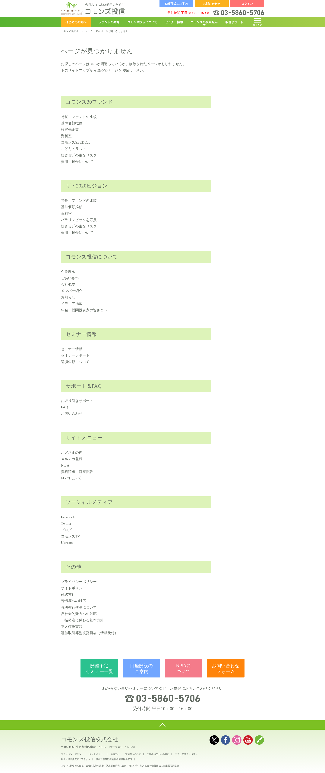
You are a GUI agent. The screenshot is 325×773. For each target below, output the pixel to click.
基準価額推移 (71, 123)
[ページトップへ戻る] (162, 725)
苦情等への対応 (73, 601)
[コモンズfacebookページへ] (225, 740)
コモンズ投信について (142, 22)
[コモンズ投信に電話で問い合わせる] (162, 698)
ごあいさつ (70, 278)
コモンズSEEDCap (75, 142)
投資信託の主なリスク (79, 155)
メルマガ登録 (71, 459)
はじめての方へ (76, 22)
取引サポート (234, 22)
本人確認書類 (71, 626)
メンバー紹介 (71, 291)
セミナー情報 (174, 22)
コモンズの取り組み (204, 22)
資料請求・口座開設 (77, 472)
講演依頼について (75, 362)
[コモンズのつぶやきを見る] (214, 740)
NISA (65, 465)
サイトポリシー (73, 588)
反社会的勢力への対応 (79, 614)
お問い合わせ (71, 413)
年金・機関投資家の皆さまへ (84, 310)
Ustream (67, 543)
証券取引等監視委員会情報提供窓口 (114, 759)
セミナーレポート (75, 355)
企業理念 (68, 272)
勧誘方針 (68, 594)
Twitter (66, 523)
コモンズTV (70, 536)
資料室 (66, 136)
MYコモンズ (71, 478)
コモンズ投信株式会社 (89, 739)
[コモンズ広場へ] (259, 740)
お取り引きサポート (77, 401)
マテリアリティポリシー (187, 754)
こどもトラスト (73, 149)
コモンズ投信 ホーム (72, 31)
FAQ (64, 407)
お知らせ (68, 297)
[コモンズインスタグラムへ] (236, 740)
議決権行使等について (79, 607)
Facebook (68, 517)
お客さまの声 (71, 453)
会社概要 (68, 284)
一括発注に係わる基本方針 (82, 620)
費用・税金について (77, 162)
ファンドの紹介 (109, 22)
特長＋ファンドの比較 (79, 117)
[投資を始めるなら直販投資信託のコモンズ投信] (93, 8)
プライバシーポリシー (79, 582)
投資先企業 (70, 130)
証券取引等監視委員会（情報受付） (89, 633)
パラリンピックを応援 (79, 220)
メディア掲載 (71, 304)
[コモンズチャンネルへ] (248, 740)
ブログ (66, 530)
